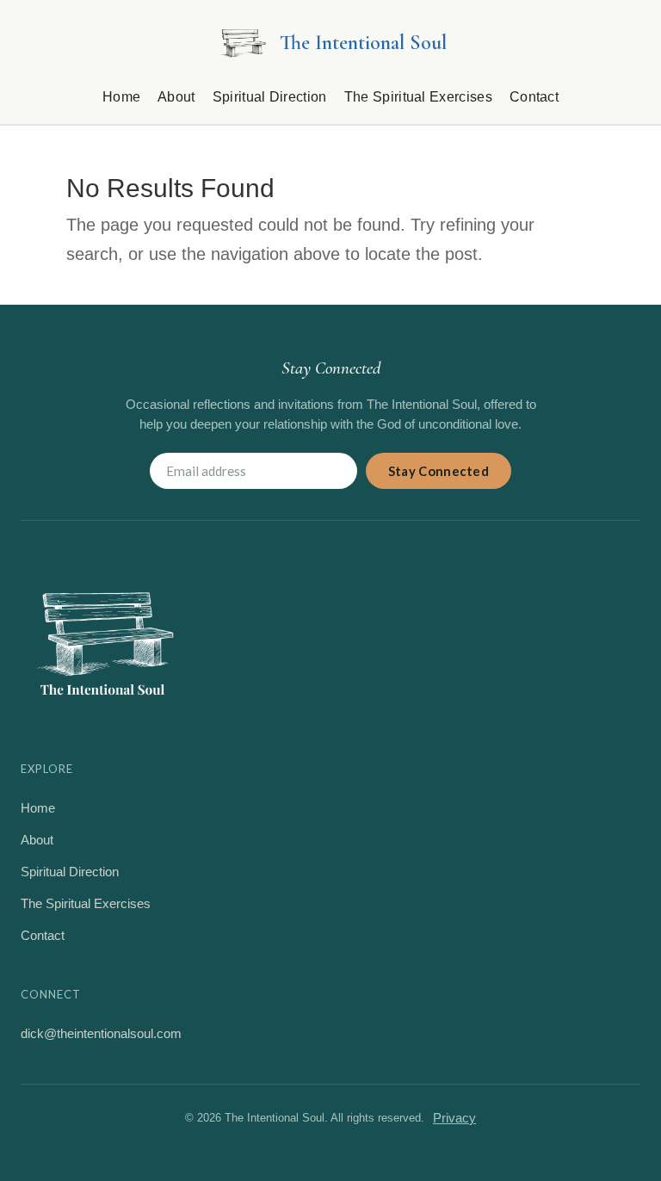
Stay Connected (438, 471)
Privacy (454, 1117)
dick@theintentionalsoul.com (101, 1033)
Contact (534, 97)
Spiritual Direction (270, 97)
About (176, 97)
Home (121, 97)
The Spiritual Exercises (418, 97)
